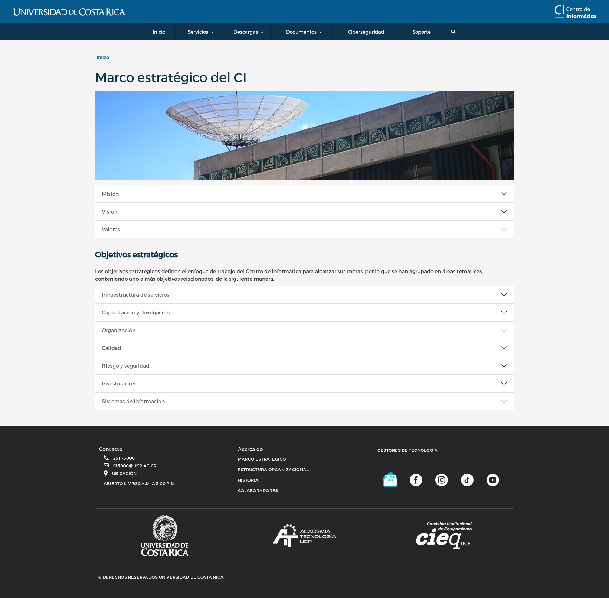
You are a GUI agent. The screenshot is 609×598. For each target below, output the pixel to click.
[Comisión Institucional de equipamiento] (444, 535)
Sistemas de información (133, 401)
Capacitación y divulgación (136, 312)
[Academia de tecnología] (304, 535)
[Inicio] (575, 11)
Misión (110, 194)
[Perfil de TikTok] (467, 479)
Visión (110, 211)
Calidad (111, 348)
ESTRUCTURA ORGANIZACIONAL (273, 469)
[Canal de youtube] (493, 479)
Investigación (119, 383)
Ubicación (124, 473)
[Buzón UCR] (391, 479)
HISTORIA (248, 480)
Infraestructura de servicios (135, 295)
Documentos (301, 32)
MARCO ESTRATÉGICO (262, 459)
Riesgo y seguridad (125, 366)
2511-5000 (124, 458)
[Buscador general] (454, 31)
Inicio (103, 57)
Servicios (198, 32)
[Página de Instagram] (441, 479)
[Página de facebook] (416, 479)
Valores (111, 229)
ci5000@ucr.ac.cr (134, 465)
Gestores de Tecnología (407, 450)
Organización (119, 330)
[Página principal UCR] (165, 535)
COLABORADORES (258, 490)
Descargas (245, 32)
